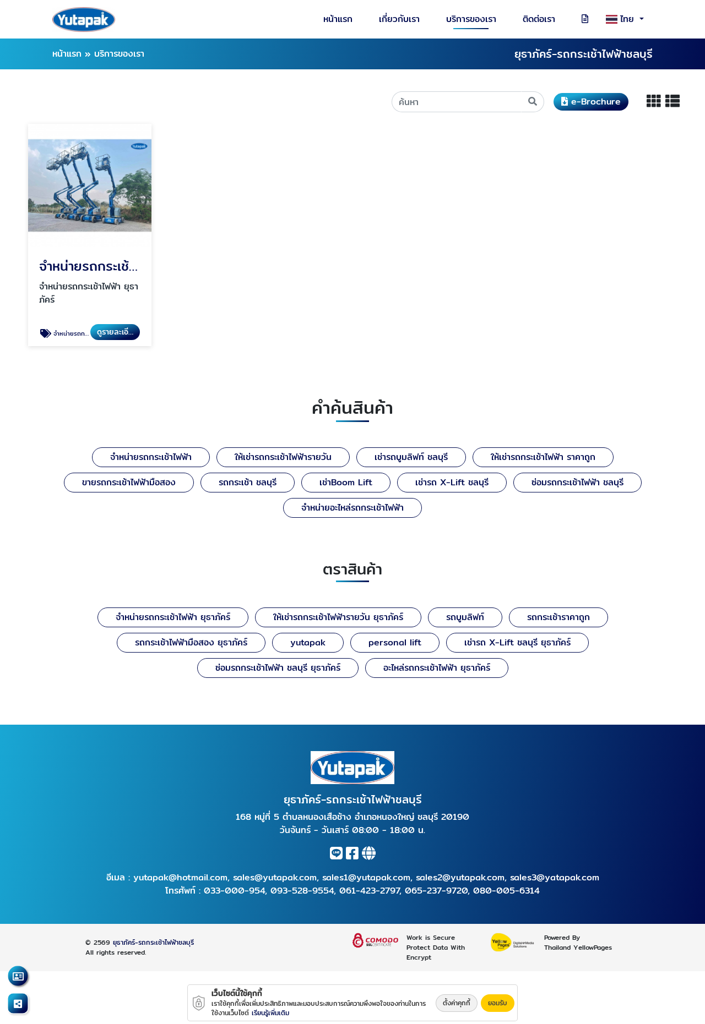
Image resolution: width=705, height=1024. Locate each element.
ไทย (628, 19)
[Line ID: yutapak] (336, 855)
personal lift (394, 642)
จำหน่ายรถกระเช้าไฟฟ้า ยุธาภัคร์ (173, 617)
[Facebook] (352, 855)
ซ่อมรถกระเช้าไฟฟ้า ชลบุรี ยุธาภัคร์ (277, 668)
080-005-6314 (506, 890)
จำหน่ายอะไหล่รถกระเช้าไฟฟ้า (352, 507)
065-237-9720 (436, 890)
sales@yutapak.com (275, 877)
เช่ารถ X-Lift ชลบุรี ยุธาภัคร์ (517, 642)
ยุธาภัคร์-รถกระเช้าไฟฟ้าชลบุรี (153, 942)
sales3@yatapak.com (554, 877)
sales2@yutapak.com (460, 877)
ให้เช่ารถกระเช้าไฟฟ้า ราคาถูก (543, 457)
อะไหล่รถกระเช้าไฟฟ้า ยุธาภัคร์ (436, 668)
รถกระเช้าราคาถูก (558, 617)
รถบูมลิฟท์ (465, 617)
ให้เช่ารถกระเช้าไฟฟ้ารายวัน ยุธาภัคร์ (338, 617)
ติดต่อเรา (539, 19)
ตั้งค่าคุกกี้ (456, 1003)
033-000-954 (234, 890)
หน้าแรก (337, 19)
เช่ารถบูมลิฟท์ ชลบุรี (411, 457)
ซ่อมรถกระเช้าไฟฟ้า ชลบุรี (577, 482)
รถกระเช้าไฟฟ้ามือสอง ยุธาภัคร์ (191, 642)
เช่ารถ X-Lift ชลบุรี (452, 482)
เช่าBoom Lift (345, 482)
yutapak (308, 642)
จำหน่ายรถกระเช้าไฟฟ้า (151, 457)
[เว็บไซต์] (369, 855)
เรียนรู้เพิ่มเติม (270, 1012)
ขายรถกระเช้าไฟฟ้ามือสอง (129, 482)
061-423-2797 (369, 890)
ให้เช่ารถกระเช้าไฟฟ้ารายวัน (283, 457)
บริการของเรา (471, 19)
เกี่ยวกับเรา (399, 19)
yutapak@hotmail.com (180, 877)
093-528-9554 (302, 890)
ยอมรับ (497, 1003)
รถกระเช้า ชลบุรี (247, 482)
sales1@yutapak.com (366, 877)
